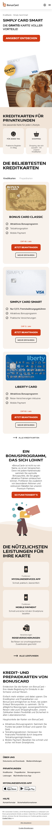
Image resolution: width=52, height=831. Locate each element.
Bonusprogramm (33, 772)
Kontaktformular (9, 802)
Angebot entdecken (21, 38)
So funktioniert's (26, 495)
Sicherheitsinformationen (27, 802)
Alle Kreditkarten (29, 438)
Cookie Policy (7, 818)
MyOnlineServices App (22, 776)
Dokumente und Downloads (13, 761)
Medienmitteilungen (34, 761)
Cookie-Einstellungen (26, 828)
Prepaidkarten (20, 772)
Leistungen (7, 776)
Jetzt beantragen (26, 247)
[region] (26, 819)
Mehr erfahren (26, 255)
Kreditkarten (8, 772)
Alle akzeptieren (26, 823)
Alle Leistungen (28, 656)
